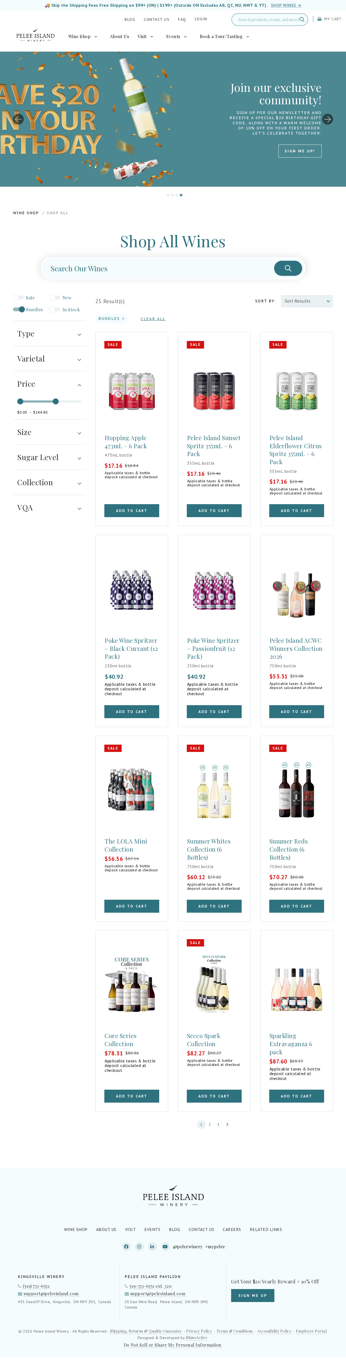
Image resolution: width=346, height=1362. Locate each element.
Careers (232, 1229)
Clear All (153, 318)
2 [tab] (171, 194)
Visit (142, 36)
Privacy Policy (199, 1331)
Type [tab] (25, 333)
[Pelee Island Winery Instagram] (139, 1246)
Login (201, 18)
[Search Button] (288, 268)
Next (327, 119)
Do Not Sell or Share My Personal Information (172, 1345)
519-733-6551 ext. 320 (150, 1286)
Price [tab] (26, 384)
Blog (130, 19)
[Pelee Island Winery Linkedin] (152, 1246)
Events (173, 36)
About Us (119, 36)
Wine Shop (79, 36)
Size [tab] (24, 432)
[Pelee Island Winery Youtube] (165, 1246)
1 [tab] (166, 194)
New (67, 297)
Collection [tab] (35, 482)
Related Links (266, 1229)
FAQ (182, 19)
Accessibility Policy (274, 1331)
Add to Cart (132, 510)
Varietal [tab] (31, 358)
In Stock (71, 309)
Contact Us (156, 19)
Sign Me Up (252, 1295)
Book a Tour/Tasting (221, 36)
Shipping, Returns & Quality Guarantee (146, 1331)
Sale (30, 297)
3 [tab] (175, 194)
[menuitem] (85, 36)
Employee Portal (311, 1331)
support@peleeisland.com (51, 1293)
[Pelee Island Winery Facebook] (126, 1246)
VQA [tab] (25, 507)
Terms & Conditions (235, 1331)
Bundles (34, 309)
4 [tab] (179, 194)
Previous (18, 119)
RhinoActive (197, 1337)
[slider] (20, 401)
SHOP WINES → (286, 5)
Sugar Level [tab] (38, 457)
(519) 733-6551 (36, 1286)
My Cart (332, 18)
